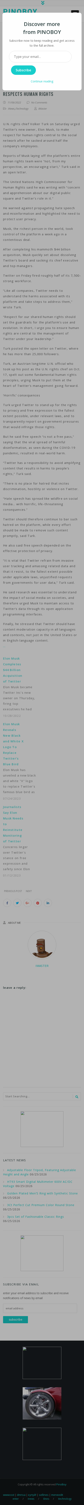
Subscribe (23, 70)
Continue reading (42, 81)
